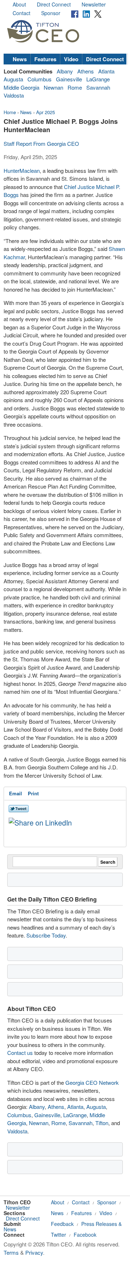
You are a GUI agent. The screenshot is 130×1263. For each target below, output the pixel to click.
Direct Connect (54, 4)
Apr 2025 (45, 112)
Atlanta (106, 71)
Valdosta (14, 95)
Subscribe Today (46, 935)
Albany (65, 71)
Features (45, 59)
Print (33, 793)
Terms (11, 1252)
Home (10, 112)
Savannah (98, 87)
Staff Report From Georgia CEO (41, 143)
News (20, 59)
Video (71, 59)
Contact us (20, 1052)
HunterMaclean (22, 170)
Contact (21, 13)
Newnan (53, 87)
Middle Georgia (21, 87)
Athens (85, 71)
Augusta (13, 79)
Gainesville (69, 79)
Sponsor (50, 13)
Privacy (34, 1252)
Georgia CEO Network (92, 1082)
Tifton (101, 1123)
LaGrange (98, 79)
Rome (75, 87)
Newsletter (94, 4)
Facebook (85, 1234)
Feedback (62, 1223)
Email (15, 793)
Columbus (39, 79)
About (19, 4)
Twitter (58, 1234)
